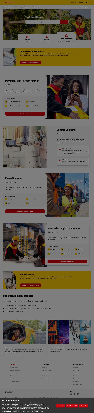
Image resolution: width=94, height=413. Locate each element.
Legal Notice (40, 411)
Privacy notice (35, 411)
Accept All (83, 405)
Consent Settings (60, 405)
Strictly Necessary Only (72, 405)
